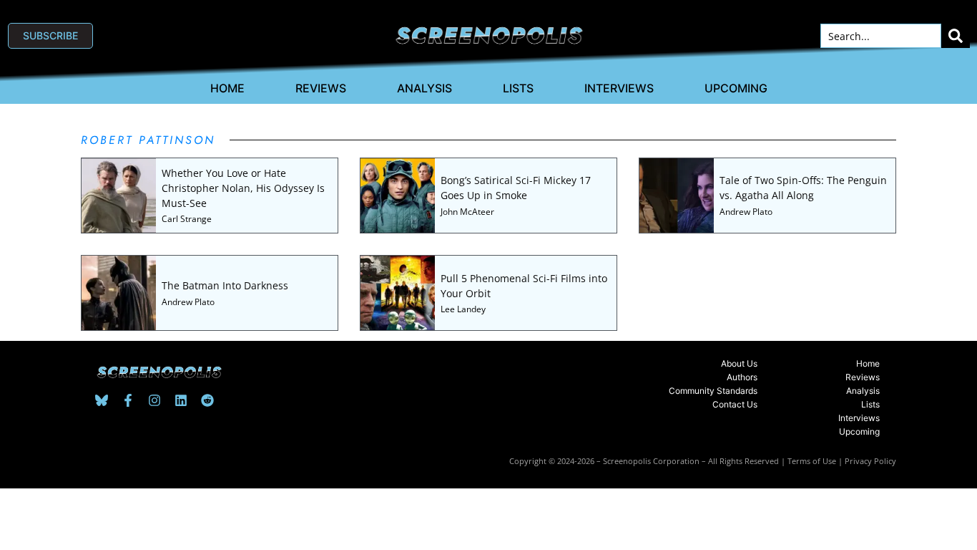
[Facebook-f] (128, 400)
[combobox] (880, 36)
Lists (518, 88)
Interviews (619, 88)
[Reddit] (207, 400)
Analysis (424, 88)
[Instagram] (154, 400)
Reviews (320, 88)
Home (227, 88)
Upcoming (735, 88)
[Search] (955, 36)
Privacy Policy (870, 460)
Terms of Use (811, 460)
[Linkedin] (181, 400)
